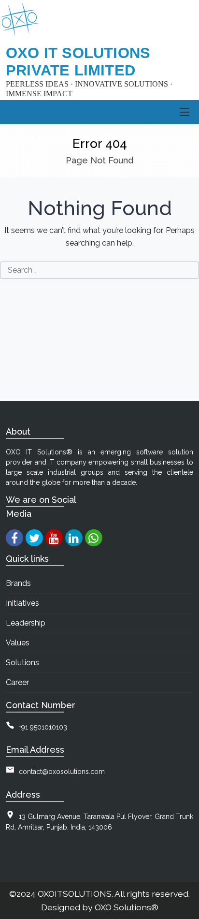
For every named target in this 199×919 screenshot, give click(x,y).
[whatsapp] (93, 537)
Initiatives (22, 603)
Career (17, 682)
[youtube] (53, 537)
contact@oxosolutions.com (62, 771)
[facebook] (14, 537)
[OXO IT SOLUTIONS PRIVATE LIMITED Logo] (19, 19)
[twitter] (34, 537)
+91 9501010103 (43, 727)
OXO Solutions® (126, 907)
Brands (18, 583)
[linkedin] (73, 537)
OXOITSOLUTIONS (75, 894)
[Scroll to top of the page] (184, 911)
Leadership (25, 622)
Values (17, 642)
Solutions (22, 662)
